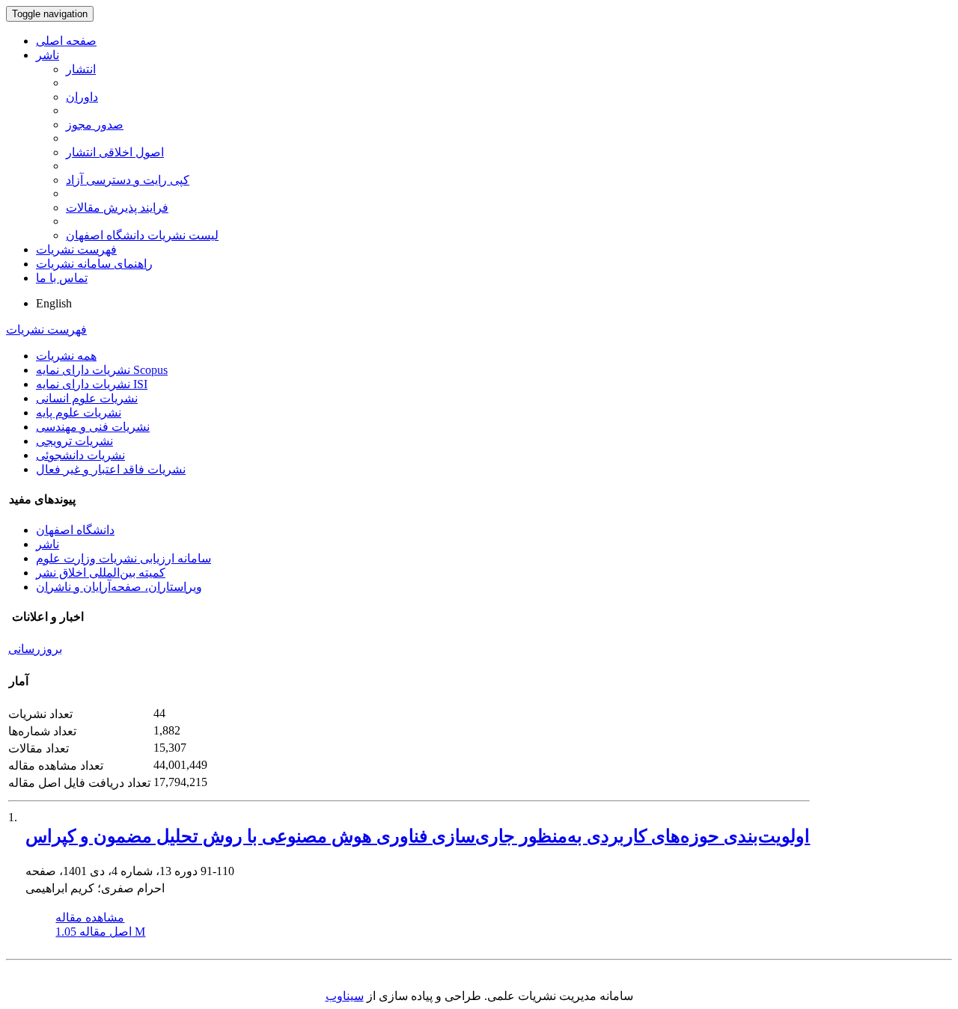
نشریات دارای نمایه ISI (91, 384)
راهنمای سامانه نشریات (94, 263)
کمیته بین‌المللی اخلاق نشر (100, 572)
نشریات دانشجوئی (80, 455)
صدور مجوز (94, 124)
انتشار (81, 69)
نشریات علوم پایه (78, 412)
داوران (82, 97)
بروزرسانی (35, 648)
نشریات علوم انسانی (87, 398)
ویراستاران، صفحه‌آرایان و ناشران (119, 586)
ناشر (47, 55)
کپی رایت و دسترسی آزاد (127, 180)
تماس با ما (62, 278)
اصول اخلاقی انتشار (115, 152)
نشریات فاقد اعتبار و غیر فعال (111, 469)
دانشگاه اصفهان (75, 530)
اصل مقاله (100, 931)
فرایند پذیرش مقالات (117, 207)
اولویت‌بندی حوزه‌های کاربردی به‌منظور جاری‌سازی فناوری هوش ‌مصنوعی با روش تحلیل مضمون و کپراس (417, 836)
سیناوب (345, 996)
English (54, 303)
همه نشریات (66, 355)
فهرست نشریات (76, 249)
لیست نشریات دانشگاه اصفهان (142, 235)
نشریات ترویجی (74, 441)
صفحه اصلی (66, 40)
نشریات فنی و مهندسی (93, 426)
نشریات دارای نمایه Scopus (102, 370)
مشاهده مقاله (89, 917)
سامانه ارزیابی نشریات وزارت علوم (123, 558)
